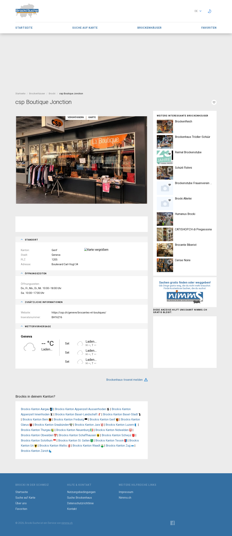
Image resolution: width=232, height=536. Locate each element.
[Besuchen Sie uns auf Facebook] (172, 523)
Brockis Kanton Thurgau (36, 430)
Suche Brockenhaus (79, 497)
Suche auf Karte (85, 27)
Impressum (126, 492)
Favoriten (209, 27)
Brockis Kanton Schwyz (117, 435)
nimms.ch (67, 522)
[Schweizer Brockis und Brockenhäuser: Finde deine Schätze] (27, 17)
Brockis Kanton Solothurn (37, 440)
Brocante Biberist (185, 245)
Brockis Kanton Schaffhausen (78, 435)
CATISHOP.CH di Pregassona (193, 229)
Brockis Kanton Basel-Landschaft (76, 414)
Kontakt (72, 509)
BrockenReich (183, 121)
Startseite (24, 27)
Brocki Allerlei (183, 198)
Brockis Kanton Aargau (35, 409)
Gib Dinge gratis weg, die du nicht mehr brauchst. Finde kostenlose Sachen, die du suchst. (185, 287)
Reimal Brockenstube (188, 152)
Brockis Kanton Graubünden (52, 424)
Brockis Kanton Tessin (109, 440)
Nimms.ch (125, 497)
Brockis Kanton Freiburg (69, 419)
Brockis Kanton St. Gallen (74, 440)
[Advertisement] (116, 60)
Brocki (52, 93)
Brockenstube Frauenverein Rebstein (194, 183)
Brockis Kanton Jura (88, 424)
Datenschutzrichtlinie (80, 503)
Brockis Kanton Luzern (120, 424)
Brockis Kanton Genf (103, 419)
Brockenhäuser (149, 27)
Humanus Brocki (185, 214)
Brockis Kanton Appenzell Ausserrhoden (81, 409)
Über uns (21, 503)
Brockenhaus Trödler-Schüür (192, 137)
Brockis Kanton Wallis (53, 445)
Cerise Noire (182, 260)
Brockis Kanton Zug (118, 445)
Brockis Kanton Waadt (86, 445)
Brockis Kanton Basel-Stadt (120, 414)
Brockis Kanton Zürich (35, 451)
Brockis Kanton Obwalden (37, 435)
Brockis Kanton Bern (35, 419)
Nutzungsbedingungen (81, 492)
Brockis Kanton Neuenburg (73, 430)
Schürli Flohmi (183, 167)
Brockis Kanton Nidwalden (112, 430)
